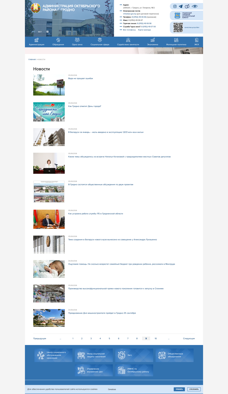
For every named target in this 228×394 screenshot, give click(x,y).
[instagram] (174, 6)
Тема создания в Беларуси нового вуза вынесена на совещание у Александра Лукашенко (112, 239)
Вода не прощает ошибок (80, 78)
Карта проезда (144, 30)
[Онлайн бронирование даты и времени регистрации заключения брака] (187, 6)
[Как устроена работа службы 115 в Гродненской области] (50, 220)
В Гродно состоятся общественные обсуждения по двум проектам (100, 184)
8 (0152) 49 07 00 (148, 26)
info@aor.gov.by (129, 14)
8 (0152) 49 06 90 (144, 23)
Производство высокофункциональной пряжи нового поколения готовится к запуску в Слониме (116, 288)
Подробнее (112, 389)
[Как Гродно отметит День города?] (50, 113)
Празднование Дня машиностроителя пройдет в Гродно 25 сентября (102, 313)
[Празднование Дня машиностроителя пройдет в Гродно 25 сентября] (50, 319)
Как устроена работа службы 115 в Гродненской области (95, 213)
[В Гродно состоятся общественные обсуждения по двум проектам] (50, 193)
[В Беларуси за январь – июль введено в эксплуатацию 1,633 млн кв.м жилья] (50, 138)
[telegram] (181, 6)
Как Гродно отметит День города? (84, 106)
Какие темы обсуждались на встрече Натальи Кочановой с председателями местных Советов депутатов (119, 156)
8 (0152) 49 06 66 (139, 17)
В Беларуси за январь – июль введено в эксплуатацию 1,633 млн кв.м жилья (105, 132)
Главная (32, 60)
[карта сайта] (47, 31)
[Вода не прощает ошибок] (50, 86)
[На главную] (36, 8)
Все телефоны (129, 30)
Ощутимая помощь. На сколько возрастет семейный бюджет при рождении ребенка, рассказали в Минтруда (121, 264)
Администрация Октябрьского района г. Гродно (71, 8)
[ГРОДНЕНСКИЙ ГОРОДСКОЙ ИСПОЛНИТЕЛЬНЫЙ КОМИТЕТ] (186, 15)
